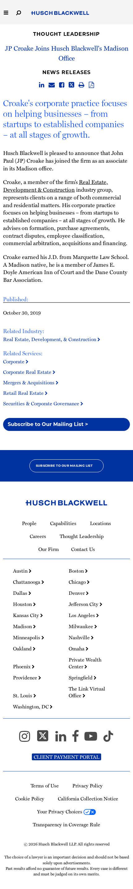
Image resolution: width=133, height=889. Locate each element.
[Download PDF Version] (91, 85)
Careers (38, 536)
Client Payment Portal (66, 756)
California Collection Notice (88, 798)
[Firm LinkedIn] (63, 739)
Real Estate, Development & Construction (55, 185)
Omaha (77, 648)
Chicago (78, 581)
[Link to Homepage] (60, 13)
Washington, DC (31, 706)
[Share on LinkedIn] (41, 85)
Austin (21, 570)
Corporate (14, 361)
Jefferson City (84, 604)
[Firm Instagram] (27, 739)
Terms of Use (45, 785)
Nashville (80, 637)
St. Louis (23, 695)
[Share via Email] (51, 85)
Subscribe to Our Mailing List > (48, 424)
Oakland (23, 648)
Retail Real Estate (24, 393)
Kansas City (26, 615)
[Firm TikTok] (108, 739)
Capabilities (63, 523)
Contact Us (83, 549)
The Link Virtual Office (87, 692)
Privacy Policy (87, 785)
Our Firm (48, 549)
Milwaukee (81, 626)
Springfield (81, 677)
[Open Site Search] (18, 12)
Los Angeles (82, 615)
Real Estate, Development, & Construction (50, 339)
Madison (23, 626)
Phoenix (22, 666)
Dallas (20, 593)
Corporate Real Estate (28, 372)
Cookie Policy (29, 798)
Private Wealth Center (85, 663)
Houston (23, 604)
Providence (25, 677)
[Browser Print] (81, 85)
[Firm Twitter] (45, 739)
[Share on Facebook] (62, 85)
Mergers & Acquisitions (29, 382)
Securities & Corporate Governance (41, 403)
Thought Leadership (66, 34)
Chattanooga (27, 581)
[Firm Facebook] (78, 739)
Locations (100, 523)
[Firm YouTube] (93, 739)
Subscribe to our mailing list (64, 466)
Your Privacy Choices (60, 811)
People (29, 523)
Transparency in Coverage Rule (66, 824)
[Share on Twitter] (71, 85)
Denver (77, 593)
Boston (77, 570)
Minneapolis (27, 637)
